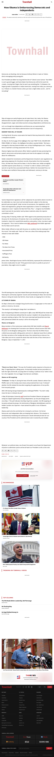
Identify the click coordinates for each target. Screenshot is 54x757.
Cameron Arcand (6, 538)
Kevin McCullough (40, 700)
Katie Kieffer (15, 14)
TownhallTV (4, 707)
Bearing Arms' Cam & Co (6, 723)
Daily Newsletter (40, 720)
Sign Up (49, 748)
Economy (21, 702)
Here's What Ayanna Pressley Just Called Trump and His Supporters (19, 564)
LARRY (3, 715)
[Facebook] (29, 687)
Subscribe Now (34, 475)
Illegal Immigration (22, 707)
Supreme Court (22, 709)
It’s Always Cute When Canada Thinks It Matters (14, 508)
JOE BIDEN (11, 456)
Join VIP (49, 687)
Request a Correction (23, 752)
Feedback (17, 752)
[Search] (51, 1)
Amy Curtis (5, 566)
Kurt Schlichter (6, 510)
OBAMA (16, 456)
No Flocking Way (7, 606)
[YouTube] (32, 687)
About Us (20, 715)
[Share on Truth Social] (29, 14)
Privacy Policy (11, 752)
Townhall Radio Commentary (7, 725)
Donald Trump (22, 700)
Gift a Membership (40, 718)
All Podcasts (4, 727)
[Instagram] (26, 687)
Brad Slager (39, 702)
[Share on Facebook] (32, 14)
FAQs (45, 687)
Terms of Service (4, 752)
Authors (3, 709)
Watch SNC (39, 723)
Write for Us (21, 725)
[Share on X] (27, 14)
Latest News (4, 697)
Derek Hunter (39, 697)
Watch (3, 702)
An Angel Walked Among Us (10, 612)
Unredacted (4, 720)
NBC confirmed (32, 223)
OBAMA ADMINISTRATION (25, 456)
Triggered (3, 718)
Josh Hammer (39, 707)
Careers (20, 720)
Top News (3, 695)
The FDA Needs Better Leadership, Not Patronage (17, 601)
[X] (23, 687)
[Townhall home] (7, 687)
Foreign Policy (21, 705)
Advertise (21, 718)
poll (22, 396)
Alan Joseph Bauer (40, 705)
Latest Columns (4, 700)
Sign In (40, 687)
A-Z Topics (21, 692)
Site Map (30, 752)
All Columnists (39, 709)
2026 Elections (21, 695)
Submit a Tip (21, 723)
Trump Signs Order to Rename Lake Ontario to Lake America (17, 536)
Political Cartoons (5, 705)
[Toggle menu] (2, 2)
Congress (21, 697)
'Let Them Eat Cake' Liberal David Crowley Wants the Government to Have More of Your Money (25, 670)
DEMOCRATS (4, 456)
